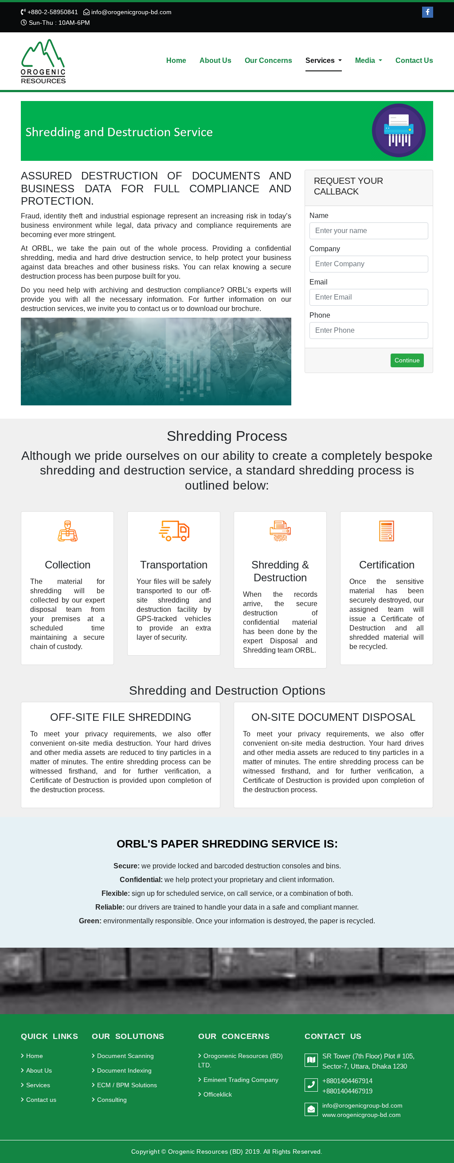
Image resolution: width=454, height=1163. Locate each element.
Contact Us (414, 60)
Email (318, 282)
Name (319, 215)
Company (324, 249)
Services (321, 60)
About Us (215, 60)
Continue (407, 360)
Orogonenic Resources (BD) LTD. (240, 1060)
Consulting (112, 1099)
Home (176, 60)
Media (366, 60)
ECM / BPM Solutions (127, 1085)
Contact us (41, 1099)
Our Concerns (268, 60)
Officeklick (218, 1094)
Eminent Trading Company (241, 1079)
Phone (319, 315)
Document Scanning (125, 1055)
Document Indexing (124, 1070)
